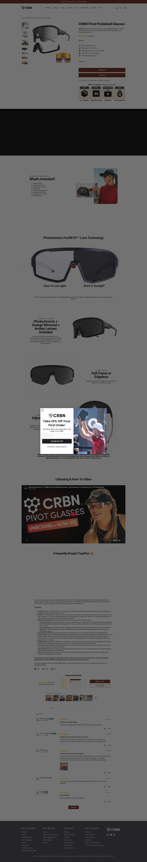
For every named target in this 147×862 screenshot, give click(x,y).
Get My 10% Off (57, 441)
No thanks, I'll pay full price (57, 447)
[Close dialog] (42, 410)
